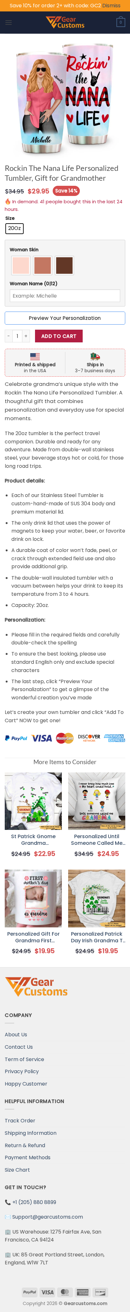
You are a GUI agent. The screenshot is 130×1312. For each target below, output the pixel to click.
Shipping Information (30, 1133)
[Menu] (8, 22)
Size (10, 218)
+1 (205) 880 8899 (34, 1202)
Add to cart (59, 336)
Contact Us (19, 1047)
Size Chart (17, 1170)
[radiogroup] (65, 265)
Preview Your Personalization (65, 318)
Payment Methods (27, 1157)
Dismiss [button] (111, 5)
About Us (16, 1034)
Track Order (20, 1120)
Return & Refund (25, 1145)
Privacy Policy (22, 1071)
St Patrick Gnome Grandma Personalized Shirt (33, 840)
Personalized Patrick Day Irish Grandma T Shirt (97, 937)
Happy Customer (26, 1083)
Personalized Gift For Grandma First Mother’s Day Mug (33, 937)
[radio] (14, 228)
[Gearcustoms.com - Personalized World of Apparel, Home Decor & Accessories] (65, 22)
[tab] (65, 249)
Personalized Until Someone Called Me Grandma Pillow (96, 840)
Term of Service (24, 1059)
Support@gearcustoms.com (47, 1217)
